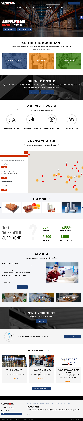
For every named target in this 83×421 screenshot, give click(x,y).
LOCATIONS (33, 3)
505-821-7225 (5, 185)
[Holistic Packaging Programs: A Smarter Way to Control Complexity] (41, 361)
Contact (69, 403)
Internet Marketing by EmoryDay (74, 419)
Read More (15, 378)
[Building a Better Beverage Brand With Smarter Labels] (14, 361)
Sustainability (55, 403)
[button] (81, 17)
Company (63, 403)
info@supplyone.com (6, 410)
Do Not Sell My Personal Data (30, 419)
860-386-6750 (5, 174)
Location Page (5, 186)
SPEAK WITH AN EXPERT (74, 3)
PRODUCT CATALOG (40, 3)
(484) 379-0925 (64, 3)
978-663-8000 (5, 164)
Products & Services (45, 403)
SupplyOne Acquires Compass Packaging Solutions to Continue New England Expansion (68, 371)
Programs (29, 403)
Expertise (35, 403)
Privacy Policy (21, 419)
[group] (50, 228)
